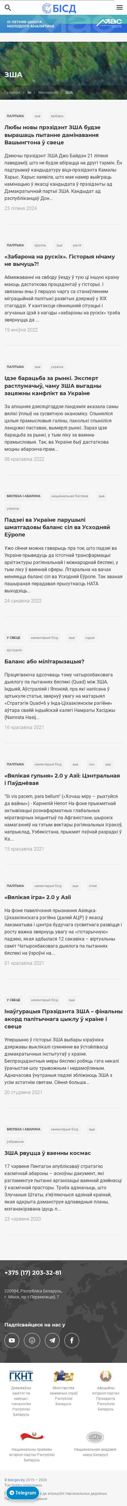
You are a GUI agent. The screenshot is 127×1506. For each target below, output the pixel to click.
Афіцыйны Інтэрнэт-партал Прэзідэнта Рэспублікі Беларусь (105, 1398)
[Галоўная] (61, 8)
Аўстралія (14, 650)
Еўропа (40, 245)
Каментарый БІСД (44, 638)
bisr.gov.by (16, 1480)
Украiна (57, 367)
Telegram (25, 1492)
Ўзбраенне (15, 1142)
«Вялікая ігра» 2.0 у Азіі (37, 897)
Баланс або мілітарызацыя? (44, 661)
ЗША (37, 116)
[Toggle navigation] (119, 7)
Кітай (93, 886)
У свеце (13, 638)
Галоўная (12, 93)
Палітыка (15, 116)
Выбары (57, 116)
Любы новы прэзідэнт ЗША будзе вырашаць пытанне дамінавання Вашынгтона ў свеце (52, 135)
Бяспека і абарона (23, 496)
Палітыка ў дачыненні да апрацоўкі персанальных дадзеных (55, 1494)
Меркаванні (48, 93)
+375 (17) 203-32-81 (32, 1272)
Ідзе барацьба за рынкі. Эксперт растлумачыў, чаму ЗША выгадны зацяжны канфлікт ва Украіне (52, 385)
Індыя (90, 638)
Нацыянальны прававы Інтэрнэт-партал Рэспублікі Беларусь (32, 1454)
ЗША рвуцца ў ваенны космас (47, 1153)
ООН (92, 764)
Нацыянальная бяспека (69, 496)
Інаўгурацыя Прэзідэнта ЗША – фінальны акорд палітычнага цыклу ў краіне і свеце (63, 1019)
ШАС (108, 764)
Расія (77, 245)
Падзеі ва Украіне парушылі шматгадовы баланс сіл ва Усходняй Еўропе (57, 527)
